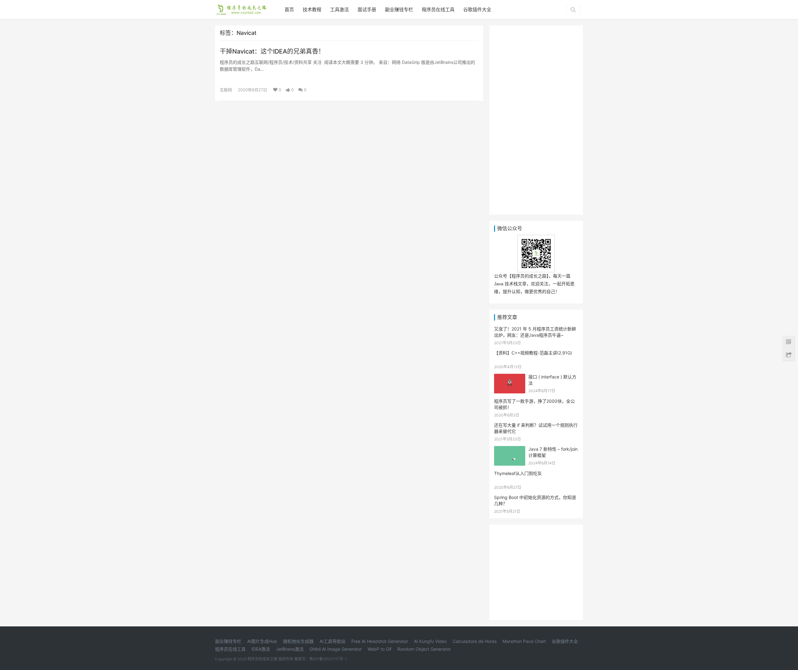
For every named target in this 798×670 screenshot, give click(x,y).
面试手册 (367, 9)
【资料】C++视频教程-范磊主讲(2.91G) (533, 352)
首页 (289, 9)
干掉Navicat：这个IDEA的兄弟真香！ (272, 51)
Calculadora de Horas (475, 641)
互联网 (226, 89)
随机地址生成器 (298, 641)
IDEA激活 (261, 649)
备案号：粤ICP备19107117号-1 (320, 659)
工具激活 (339, 9)
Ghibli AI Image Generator (336, 649)
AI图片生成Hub (262, 641)
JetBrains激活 (290, 649)
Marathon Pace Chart (524, 641)
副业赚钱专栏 (399, 9)
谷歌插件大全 (477, 9)
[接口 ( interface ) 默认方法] (509, 377)
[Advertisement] (536, 119)
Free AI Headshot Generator (379, 641)
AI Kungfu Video (430, 641)
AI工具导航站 (332, 641)
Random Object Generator (424, 649)
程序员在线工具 (438, 9)
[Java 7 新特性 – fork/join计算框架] (509, 450)
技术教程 (312, 9)
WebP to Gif (380, 649)
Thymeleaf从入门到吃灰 (518, 473)
